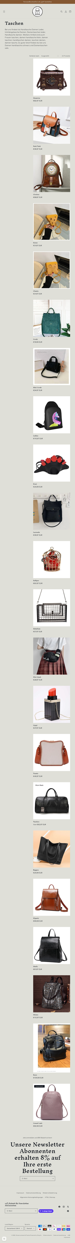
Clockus (36, 194)
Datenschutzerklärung (33, 1193)
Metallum (36, 629)
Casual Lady (37, 1123)
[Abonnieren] (53, 1178)
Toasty (35, 773)
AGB (69, 1235)
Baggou (36, 870)
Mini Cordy (37, 387)
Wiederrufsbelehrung (50, 1193)
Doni (35, 484)
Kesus (35, 243)
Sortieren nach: (34, 56)
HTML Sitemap (50, 1197)
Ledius (35, 436)
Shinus (35, 1015)
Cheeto (36, 291)
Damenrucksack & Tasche (23, 1235)
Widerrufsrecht (47, 1235)
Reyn (35, 1075)
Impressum (20, 1193)
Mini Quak (37, 677)
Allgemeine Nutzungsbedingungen (31, 1197)
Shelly (35, 966)
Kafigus (36, 580)
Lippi (35, 725)
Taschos (36, 822)
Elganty (36, 918)
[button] (4, 11)
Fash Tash (37, 146)
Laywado (36, 532)
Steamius (36, 98)
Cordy (35, 339)
